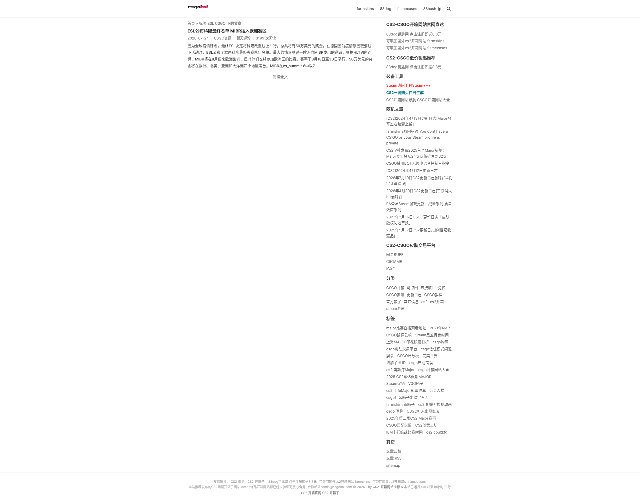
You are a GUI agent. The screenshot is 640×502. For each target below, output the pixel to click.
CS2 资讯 (237, 482)
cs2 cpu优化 (437, 432)
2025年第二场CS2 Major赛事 (411, 418)
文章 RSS (394, 458)
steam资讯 (395, 308)
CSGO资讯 (395, 295)
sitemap (393, 465)
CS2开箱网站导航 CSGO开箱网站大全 (418, 100)
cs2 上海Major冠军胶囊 (406, 390)
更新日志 (414, 295)
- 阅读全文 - (280, 77)
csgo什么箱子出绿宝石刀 (407, 397)
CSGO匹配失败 (399, 425)
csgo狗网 (440, 342)
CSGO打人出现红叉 (423, 411)
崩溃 (390, 356)
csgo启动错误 (421, 363)
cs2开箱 (437, 302)
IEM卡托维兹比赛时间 (404, 432)
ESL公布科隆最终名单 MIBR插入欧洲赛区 (227, 30)
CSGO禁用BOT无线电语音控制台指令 (418, 163)
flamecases (407, 8)
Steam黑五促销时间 (432, 335)
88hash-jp (432, 8)
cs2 (424, 302)
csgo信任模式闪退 (436, 349)
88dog (385, 8)
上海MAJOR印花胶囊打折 (407, 342)
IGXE (390, 269)
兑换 (442, 288)
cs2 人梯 (437, 390)
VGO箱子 (416, 383)
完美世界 (430, 356)
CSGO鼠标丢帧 (399, 335)
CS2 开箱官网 (311, 493)
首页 (191, 23)
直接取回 (428, 288)
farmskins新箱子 (400, 404)
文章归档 (393, 451)
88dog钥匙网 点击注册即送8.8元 (414, 67)
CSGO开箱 (395, 288)
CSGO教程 (433, 295)
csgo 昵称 (394, 411)
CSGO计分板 (408, 356)
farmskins (365, 8)
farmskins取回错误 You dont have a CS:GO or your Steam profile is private (417, 137)
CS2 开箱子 (256, 482)
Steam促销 (395, 383)
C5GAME (394, 261)
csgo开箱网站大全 (433, 370)
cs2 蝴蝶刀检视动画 (435, 404)
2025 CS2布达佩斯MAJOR (408, 377)
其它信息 (411, 302)
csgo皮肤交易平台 (401, 349)
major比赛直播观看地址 (406, 328)
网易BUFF (395, 254)
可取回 (412, 288)
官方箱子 (393, 302)
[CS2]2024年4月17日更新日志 (412, 170)
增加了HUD (396, 363)
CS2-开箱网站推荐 (386, 487)
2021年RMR (440, 328)
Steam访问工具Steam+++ (408, 85)
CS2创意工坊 (426, 425)
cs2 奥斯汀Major (400, 370)
